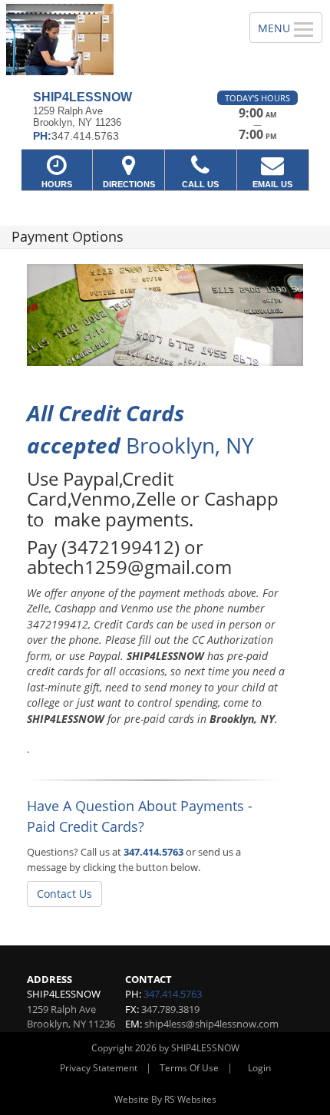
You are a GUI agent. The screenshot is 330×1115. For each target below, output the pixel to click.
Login (259, 1067)
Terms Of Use (189, 1067)
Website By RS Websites (165, 1099)
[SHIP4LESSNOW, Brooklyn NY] (116, 39)
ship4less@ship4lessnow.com (211, 1024)
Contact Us (64, 893)
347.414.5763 (153, 852)
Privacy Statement (98, 1067)
